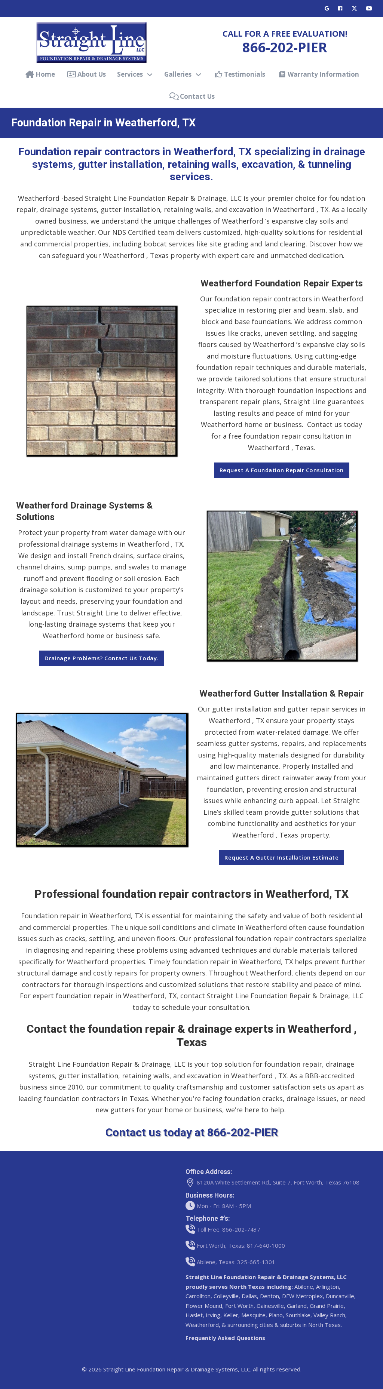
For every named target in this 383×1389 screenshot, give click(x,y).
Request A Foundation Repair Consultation (282, 470)
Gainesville (270, 1305)
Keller (230, 1315)
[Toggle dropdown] (150, 74)
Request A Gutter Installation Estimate (281, 857)
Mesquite (253, 1315)
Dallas (249, 1296)
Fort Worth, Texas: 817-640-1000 (241, 1245)
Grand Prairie (327, 1305)
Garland (297, 1305)
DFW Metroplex (302, 1296)
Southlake (298, 1315)
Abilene (303, 1286)
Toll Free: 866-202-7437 (228, 1229)
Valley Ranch (329, 1315)
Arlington (327, 1286)
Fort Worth (239, 1305)
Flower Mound (204, 1305)
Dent (266, 1296)
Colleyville (226, 1296)
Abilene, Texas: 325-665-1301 (236, 1262)
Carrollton (198, 1296)
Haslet (194, 1315)
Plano (276, 1315)
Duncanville (340, 1296)
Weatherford (202, 1324)
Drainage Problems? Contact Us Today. (102, 658)
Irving (213, 1315)
